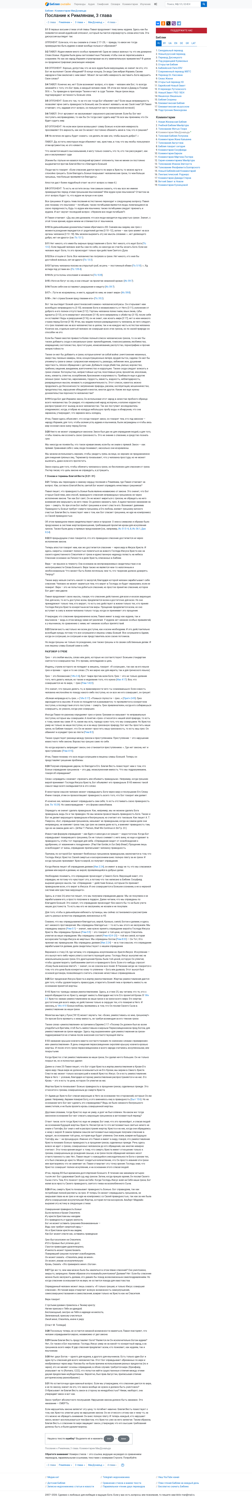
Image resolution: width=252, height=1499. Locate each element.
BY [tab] (164, 43)
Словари (115, 4)
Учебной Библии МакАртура (173, 125)
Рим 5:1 (71, 928)
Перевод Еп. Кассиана (170, 75)
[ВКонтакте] (158, 23)
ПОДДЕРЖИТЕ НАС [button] (181, 30)
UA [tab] (170, 43)
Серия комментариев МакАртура (176, 160)
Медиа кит (53, 1477)
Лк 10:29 (54, 804)
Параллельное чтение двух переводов (124, 1486)
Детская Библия (56, 1483)
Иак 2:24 (98, 866)
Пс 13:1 (79, 237)
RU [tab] (158, 43)
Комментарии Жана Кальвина (174, 139)
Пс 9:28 (98, 275)
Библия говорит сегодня (171, 146)
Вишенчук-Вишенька (169, 96)
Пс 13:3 (88, 259)
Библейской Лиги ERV (170, 68)
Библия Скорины (167, 99)
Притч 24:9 (129, 698)
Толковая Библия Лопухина (173, 135)
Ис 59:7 (128, 280)
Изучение (145, 4)
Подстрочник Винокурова (172, 110)
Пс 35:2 (99, 298)
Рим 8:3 (89, 732)
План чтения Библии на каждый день (178, 1483)
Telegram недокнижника (116, 1477)
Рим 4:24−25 (110, 935)
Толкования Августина (170, 142)
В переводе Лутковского (172, 89)
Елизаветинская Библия (171, 103)
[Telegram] (179, 23)
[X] (168, 23)
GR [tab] (187, 43)
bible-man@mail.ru (185, 1494)
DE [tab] (181, 43)
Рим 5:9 (86, 932)
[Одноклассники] (163, 23)
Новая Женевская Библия (172, 121)
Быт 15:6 (136, 1099)
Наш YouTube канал (168, 1477)
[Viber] (174, 23)
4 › (112, 22)
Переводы (80, 4)
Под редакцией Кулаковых (173, 61)
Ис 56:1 (136, 528)
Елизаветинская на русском (173, 106)
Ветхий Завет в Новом (170, 181)
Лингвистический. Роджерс (173, 174)
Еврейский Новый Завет (172, 85)
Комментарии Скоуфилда (172, 149)
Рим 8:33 (121, 939)
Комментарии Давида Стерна (174, 178)
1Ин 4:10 (62, 1005)
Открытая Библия (168, 64)
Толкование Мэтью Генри (172, 128)
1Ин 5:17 (84, 698)
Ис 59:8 (126, 292)
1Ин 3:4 (75, 676)
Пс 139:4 (76, 269)
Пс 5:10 (137, 265)
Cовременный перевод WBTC (174, 71)
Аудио (91, 4)
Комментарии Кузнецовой (173, 185)
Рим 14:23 (87, 683)
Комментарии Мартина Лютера (175, 157)
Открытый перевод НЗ (171, 82)
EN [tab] (175, 43)
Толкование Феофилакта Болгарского (179, 167)
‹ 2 (51, 22)
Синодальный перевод (170, 50)
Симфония (102, 4)
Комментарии (130, 4)
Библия (49, 10)
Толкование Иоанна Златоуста (175, 164)
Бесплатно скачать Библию (173, 1486)
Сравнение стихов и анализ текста (122, 1483)
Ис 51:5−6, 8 (124, 528)
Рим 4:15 (67, 751)
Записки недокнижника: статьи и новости (70, 1486)
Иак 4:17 (121, 679)
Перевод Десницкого (170, 57)
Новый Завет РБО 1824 (171, 92)
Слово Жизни (165, 78)
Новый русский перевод (171, 54)
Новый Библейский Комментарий (177, 171)
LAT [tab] (193, 43)
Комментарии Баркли (170, 153)
